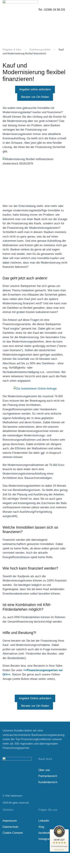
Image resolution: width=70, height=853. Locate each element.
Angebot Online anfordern (35, 698)
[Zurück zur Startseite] (20, 20)
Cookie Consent (13, 832)
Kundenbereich (47, 782)
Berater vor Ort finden (35, 97)
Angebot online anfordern (35, 89)
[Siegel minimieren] (67, 831)
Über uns (44, 770)
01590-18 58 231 (54, 9)
